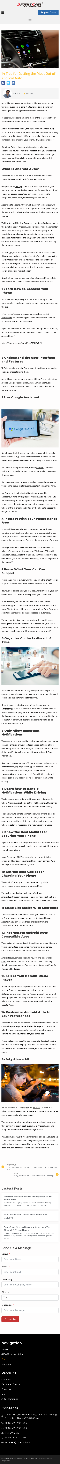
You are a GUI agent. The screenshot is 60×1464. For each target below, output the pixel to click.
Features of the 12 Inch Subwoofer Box (25, 1214)
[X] (8, 83)
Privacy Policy (35, 1458)
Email (4, 1266)
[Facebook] (3, 83)
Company (6, 1279)
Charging (6, 1389)
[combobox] (5, 1297)
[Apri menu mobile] (2, 12)
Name (4, 1254)
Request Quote (48, 12)
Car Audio (6, 1379)
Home (4, 1349)
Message (6, 1305)
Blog (3, 1359)
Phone (5, 1292)
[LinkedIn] (13, 83)
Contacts (6, 1364)
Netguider (5, 1460)
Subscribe (10, 1319)
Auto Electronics (9, 1399)
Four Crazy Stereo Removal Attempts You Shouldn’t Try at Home (27, 1228)
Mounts (5, 1394)
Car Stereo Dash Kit (11, 1384)
